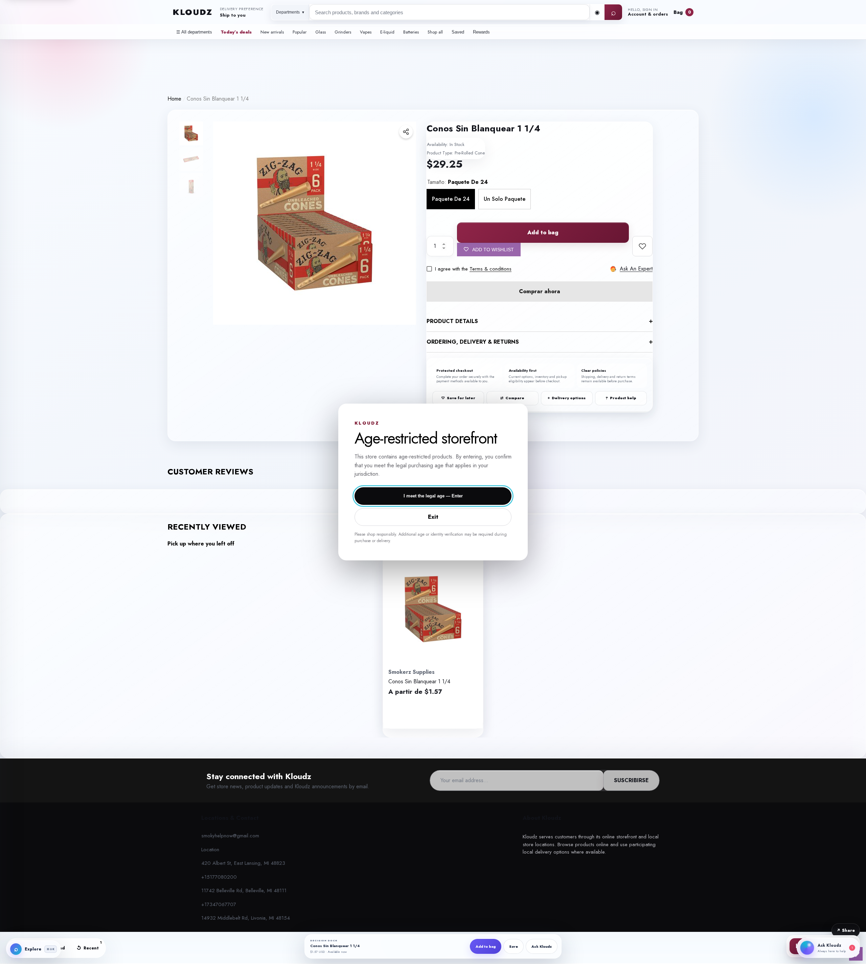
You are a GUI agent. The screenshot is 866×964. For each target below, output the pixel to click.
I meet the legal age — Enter (433, 495)
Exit (433, 517)
